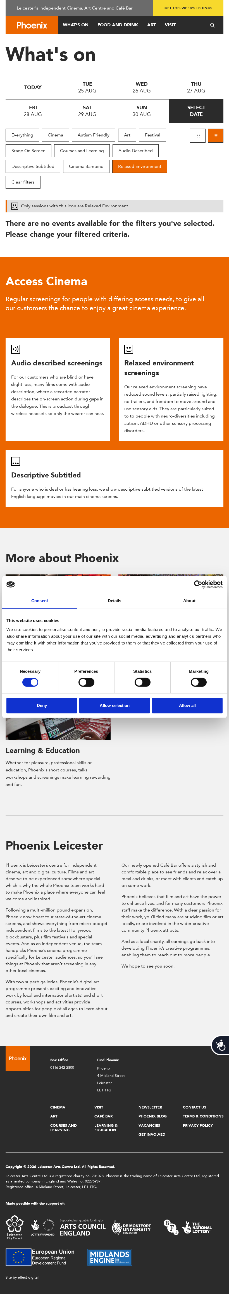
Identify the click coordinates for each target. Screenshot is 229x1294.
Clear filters (23, 182)
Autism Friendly (93, 135)
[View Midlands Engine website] (109, 1257)
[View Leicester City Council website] (15, 1227)
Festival (152, 135)
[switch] (86, 682)
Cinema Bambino (86, 166)
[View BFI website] (188, 1227)
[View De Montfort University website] (131, 1227)
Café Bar (103, 1116)
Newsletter (150, 1107)
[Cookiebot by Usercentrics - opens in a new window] (198, 584)
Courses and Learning (82, 150)
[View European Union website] (43, 1257)
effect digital (28, 1277)
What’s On (76, 24)
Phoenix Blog (153, 1116)
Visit (170, 24)
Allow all (187, 705)
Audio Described (135, 150)
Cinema (55, 135)
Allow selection (115, 705)
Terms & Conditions (203, 1116)
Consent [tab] (39, 600)
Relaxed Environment (139, 166)
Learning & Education (43, 750)
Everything (22, 135)
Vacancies (149, 1125)
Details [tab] (114, 600)
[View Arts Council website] (68, 1227)
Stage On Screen (28, 150)
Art (151, 24)
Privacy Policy (198, 1125)
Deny (42, 705)
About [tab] (189, 600)
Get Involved (152, 1134)
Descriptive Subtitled (32, 166)
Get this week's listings (188, 8)
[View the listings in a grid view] (198, 136)
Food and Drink (117, 24)
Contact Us (194, 1107)
